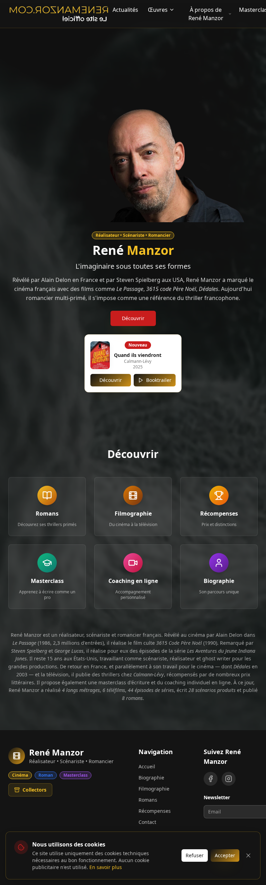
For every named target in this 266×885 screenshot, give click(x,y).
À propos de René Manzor (205, 14)
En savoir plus (105, 867)
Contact (147, 822)
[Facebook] (211, 779)
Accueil (147, 766)
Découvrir (133, 318)
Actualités (125, 10)
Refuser (195, 855)
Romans (148, 799)
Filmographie (154, 788)
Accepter (225, 855)
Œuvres (158, 10)
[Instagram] (229, 779)
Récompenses (155, 811)
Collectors (34, 789)
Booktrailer (158, 380)
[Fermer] (248, 855)
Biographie (151, 777)
